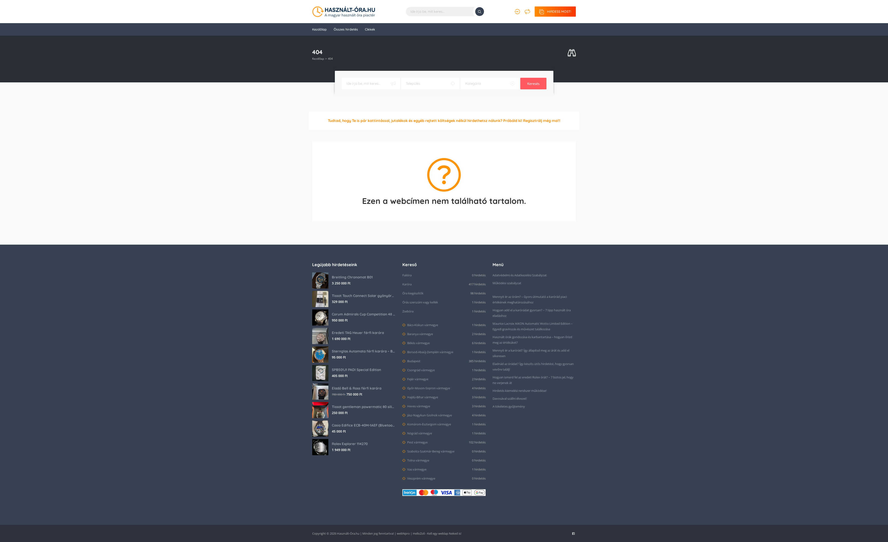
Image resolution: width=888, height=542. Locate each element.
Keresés (533, 83)
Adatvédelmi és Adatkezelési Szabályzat (520, 275)
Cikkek (370, 29)
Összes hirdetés (346, 29)
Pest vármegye (417, 442)
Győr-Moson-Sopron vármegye (428, 388)
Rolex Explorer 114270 (350, 444)
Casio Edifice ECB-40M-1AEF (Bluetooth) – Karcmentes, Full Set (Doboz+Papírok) (363, 425)
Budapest (413, 361)
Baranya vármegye (420, 334)
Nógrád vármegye (419, 433)
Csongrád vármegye (421, 370)
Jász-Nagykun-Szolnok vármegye (429, 415)
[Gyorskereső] (572, 53)
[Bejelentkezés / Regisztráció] (517, 11)
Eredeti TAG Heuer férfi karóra (358, 332)
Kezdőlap (319, 29)
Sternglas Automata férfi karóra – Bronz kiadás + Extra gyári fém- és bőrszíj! (363, 351)
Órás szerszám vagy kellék (420, 302)
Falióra (407, 275)
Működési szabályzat (507, 283)
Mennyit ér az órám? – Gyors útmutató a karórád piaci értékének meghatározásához (530, 299)
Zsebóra (407, 311)
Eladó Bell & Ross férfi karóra (356, 388)
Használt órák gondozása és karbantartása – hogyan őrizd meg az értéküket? (532, 340)
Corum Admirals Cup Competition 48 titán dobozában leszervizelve (363, 314)
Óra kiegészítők (412, 293)
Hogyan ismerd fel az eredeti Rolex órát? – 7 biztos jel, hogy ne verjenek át (533, 380)
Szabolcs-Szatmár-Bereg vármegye (430, 451)
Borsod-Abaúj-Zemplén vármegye (430, 352)
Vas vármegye (416, 469)
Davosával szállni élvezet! (510, 398)
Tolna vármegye (418, 460)
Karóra (407, 284)
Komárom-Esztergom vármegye (429, 424)
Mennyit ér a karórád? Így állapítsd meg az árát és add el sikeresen (531, 353)
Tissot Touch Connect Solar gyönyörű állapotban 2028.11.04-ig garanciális (363, 295)
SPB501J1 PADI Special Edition (356, 370)
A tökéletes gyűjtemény (509, 406)
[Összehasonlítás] (527, 11)
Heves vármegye (418, 406)
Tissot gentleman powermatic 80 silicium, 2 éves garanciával (363, 407)
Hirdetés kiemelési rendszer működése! (519, 391)
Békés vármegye (418, 343)
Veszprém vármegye (421, 478)
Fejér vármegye (417, 379)
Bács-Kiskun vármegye (422, 325)
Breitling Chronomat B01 (352, 277)
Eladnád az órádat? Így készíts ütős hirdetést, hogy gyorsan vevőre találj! (533, 366)
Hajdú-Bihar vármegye (422, 397)
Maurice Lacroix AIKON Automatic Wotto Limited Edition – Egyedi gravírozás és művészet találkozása (533, 326)
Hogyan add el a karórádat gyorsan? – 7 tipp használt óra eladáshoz (532, 313)
